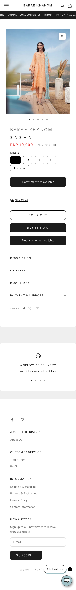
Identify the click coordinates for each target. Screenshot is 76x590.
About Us (16, 440)
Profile (14, 466)
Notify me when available (38, 182)
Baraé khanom (31, 129)
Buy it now (38, 228)
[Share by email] (37, 308)
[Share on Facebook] (24, 308)
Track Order (17, 460)
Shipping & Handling (23, 487)
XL (51, 160)
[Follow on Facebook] (12, 420)
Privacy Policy (18, 500)
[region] (38, 363)
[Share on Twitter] (29, 308)
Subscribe (26, 555)
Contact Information (22, 507)
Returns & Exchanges (23, 493)
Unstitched (19, 168)
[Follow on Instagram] (23, 420)
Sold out (38, 215)
